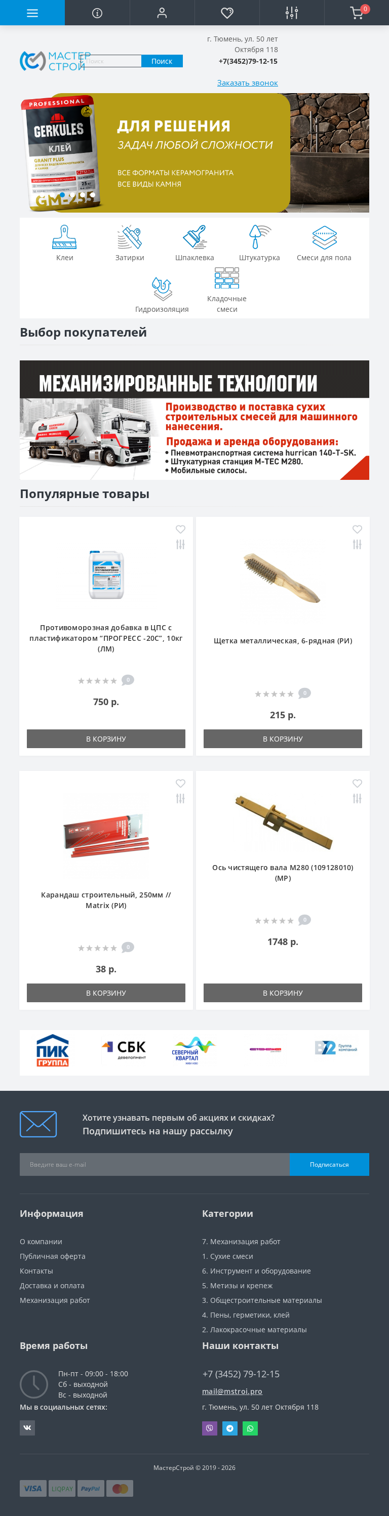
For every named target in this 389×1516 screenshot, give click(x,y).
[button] (162, 12)
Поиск (161, 61)
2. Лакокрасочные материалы (254, 1329)
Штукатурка (259, 257)
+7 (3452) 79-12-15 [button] (241, 1374)
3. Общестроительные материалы (262, 1300)
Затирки (129, 257)
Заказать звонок (247, 82)
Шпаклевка (194, 257)
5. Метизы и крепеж (237, 1285)
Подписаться (329, 1164)
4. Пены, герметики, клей (246, 1315)
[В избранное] (180, 530)
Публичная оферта (53, 1256)
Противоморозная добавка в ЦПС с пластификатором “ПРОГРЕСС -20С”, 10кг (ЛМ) (105, 638)
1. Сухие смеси (227, 1256)
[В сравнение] (180, 545)
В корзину (106, 739)
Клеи (64, 257)
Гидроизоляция (162, 309)
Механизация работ (55, 1300)
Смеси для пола (324, 257)
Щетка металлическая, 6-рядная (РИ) (283, 640)
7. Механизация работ (241, 1241)
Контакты (36, 1271)
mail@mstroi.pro (232, 1391)
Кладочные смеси (227, 304)
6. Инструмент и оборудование (256, 1271)
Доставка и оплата (52, 1285)
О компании (41, 1241)
